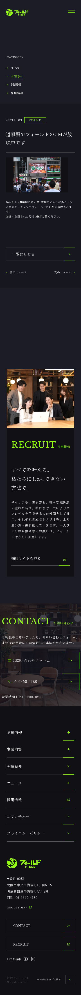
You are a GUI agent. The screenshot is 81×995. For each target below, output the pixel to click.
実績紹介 (14, 766)
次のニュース (62, 272)
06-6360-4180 (27, 897)
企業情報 (14, 732)
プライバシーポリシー (26, 833)
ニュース (14, 783)
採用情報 (14, 799)
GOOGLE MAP (17, 907)
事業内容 (14, 749)
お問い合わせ (18, 816)
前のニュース (18, 272)
